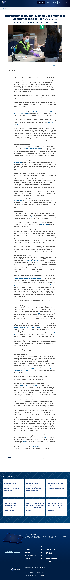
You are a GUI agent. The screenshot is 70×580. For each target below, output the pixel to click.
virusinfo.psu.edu (18, 450)
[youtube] (15, 547)
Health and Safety (40, 458)
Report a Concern (41, 2)
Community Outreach (51, 549)
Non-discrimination (31, 572)
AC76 (24, 441)
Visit (60, 2)
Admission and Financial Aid (33, 5)
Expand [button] (53, 65)
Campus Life (23, 458)
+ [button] (41, 547)
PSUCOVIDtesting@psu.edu (33, 148)
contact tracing (18, 162)
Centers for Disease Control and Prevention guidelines (28, 278)
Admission (27, 552)
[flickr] (12, 547)
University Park (42, 461)
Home (4, 8)
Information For (53, 5)
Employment (49, 561)
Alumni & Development (30, 561)
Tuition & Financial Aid (30, 555)
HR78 (29, 378)
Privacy (26, 572)
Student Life (28, 558)
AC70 (46, 437)
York (21, 464)
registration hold (28, 217)
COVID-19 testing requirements (41, 446)
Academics (23, 5)
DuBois (27, 461)
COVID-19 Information (51, 558)
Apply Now (54, 2)
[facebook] (8, 547)
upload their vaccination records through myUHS (28, 121)
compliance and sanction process (28, 385)
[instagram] (18, 547)
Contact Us (48, 2)
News (7, 8)
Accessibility (38, 572)
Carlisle (21, 461)
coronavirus (27, 464)
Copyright (43, 572)
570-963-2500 (42, 567)
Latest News (34, 461)
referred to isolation (37, 161)
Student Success (45, 5)
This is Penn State (29, 546)
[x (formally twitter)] (10, 547)
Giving (47, 546)
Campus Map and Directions (50, 553)
